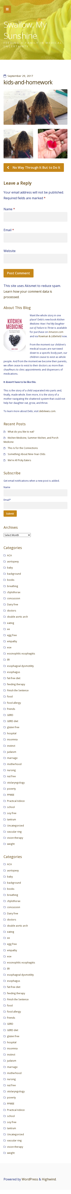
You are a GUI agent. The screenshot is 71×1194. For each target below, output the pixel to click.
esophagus (13, 672)
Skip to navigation (7, 9)
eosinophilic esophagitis (21, 653)
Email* (7, 499)
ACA (9, 555)
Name (9, 209)
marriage (12, 757)
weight (11, 843)
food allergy (14, 702)
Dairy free (12, 604)
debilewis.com (47, 411)
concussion (13, 598)
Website (10, 251)
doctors (11, 610)
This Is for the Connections (23, 447)
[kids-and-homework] (35, 107)
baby (10, 567)
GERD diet (12, 721)
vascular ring (14, 831)
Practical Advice (16, 800)
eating (10, 622)
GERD (10, 715)
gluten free (13, 727)
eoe (9, 647)
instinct (11, 745)
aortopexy (13, 561)
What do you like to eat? (21, 431)
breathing (12, 586)
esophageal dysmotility (20, 665)
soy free (11, 813)
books (10, 579)
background (14, 573)
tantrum (11, 819)
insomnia (12, 739)
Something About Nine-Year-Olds (26, 454)
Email (9, 230)
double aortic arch (17, 616)
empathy (12, 641)
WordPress (30, 1179)
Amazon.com (56, 331)
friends (11, 708)
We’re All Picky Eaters (19, 460)
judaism (11, 751)
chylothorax (13, 592)
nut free (11, 776)
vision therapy (15, 837)
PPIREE (10, 794)
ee (8, 629)
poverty (11, 788)
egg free (12, 635)
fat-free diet (13, 678)
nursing (11, 770)
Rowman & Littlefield (49, 336)
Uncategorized (15, 825)
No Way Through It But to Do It (36, 167)
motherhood (14, 764)
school (11, 807)
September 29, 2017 (20, 76)
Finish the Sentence (18, 690)
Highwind (49, 1179)
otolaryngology (16, 782)
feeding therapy (16, 684)
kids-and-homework (28, 82)
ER (8, 659)
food (10, 696)
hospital (11, 733)
